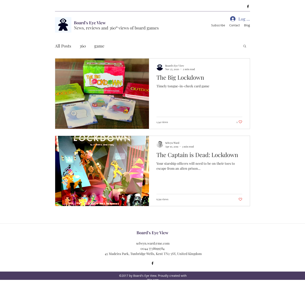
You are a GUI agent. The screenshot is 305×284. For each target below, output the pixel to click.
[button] (245, 46)
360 (82, 46)
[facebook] (248, 6)
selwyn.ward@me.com (153, 243)
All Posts (63, 46)
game (99, 46)
